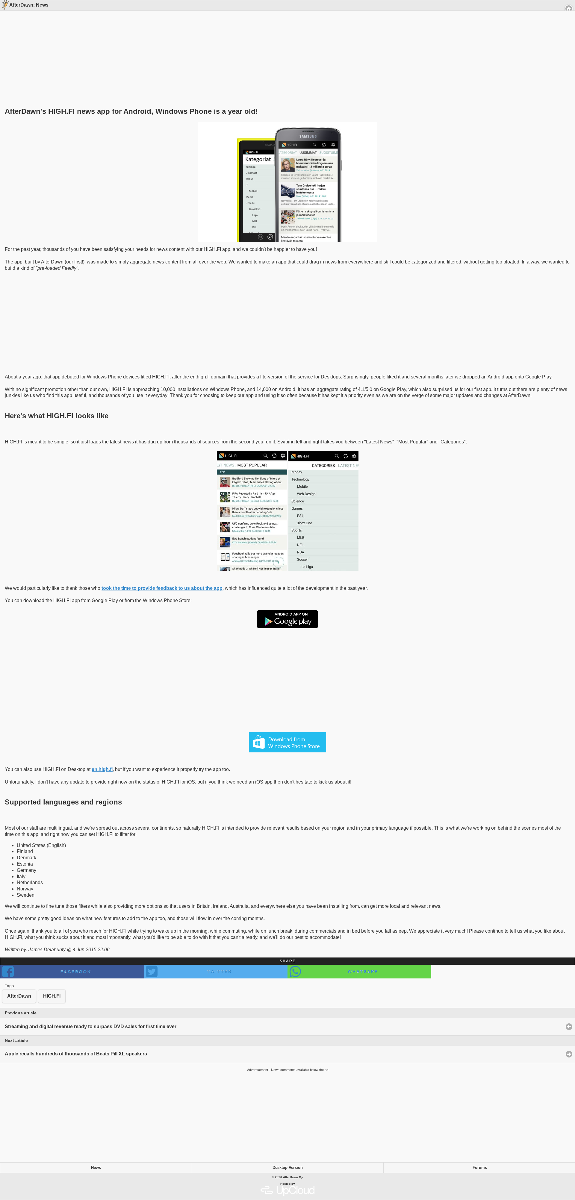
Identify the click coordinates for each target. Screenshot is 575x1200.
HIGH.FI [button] (51, 996)
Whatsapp (363, 971)
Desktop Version (288, 1168)
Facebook (75, 971)
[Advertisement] (285, 48)
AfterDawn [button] (19, 996)
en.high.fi (102, 769)
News (96, 1168)
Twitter (219, 971)
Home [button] (568, 8)
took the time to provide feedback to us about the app (162, 588)
